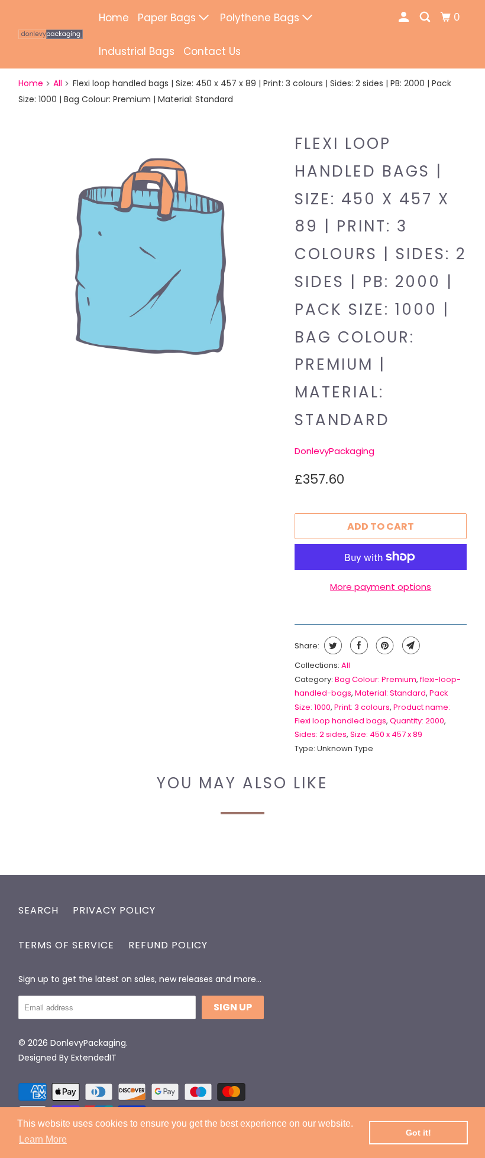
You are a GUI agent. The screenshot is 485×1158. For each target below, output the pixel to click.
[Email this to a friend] (409, 645)
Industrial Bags (136, 51)
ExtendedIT (94, 1058)
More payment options (380, 586)
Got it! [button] (418, 1132)
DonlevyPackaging (334, 451)
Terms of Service (66, 945)
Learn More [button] (43, 1139)
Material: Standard (390, 693)
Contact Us (212, 51)
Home (114, 18)
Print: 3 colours (362, 707)
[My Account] (404, 17)
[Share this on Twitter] (331, 645)
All (57, 83)
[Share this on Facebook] (357, 645)
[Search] (426, 17)
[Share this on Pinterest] (383, 645)
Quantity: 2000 (417, 720)
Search (38, 910)
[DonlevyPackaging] (50, 34)
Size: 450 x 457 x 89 (386, 734)
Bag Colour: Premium (375, 679)
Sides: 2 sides (321, 734)
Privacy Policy (114, 910)
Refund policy (168, 945)
